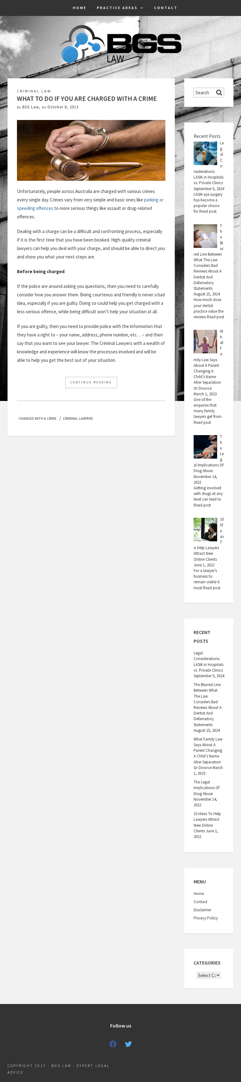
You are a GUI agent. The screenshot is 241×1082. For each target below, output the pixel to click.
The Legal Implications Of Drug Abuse (206, 787)
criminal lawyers (78, 418)
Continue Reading (91, 382)
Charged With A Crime (37, 418)
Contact (166, 7)
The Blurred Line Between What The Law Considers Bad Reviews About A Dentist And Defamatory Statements (208, 704)
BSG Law (30, 107)
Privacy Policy (206, 918)
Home (80, 7)
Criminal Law (34, 91)
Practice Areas (117, 7)
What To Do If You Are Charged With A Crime (87, 98)
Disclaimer (202, 910)
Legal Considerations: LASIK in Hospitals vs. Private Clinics (208, 661)
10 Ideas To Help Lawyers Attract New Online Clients (207, 822)
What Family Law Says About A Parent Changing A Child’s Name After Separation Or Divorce (208, 753)
